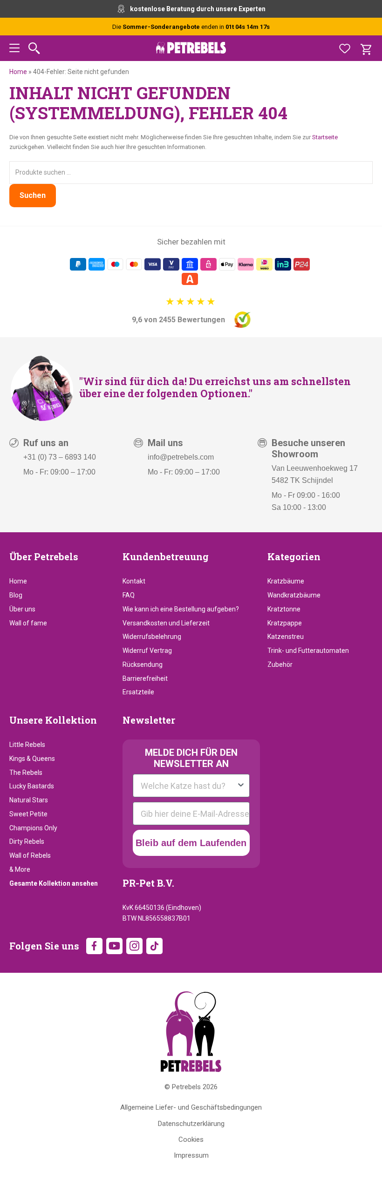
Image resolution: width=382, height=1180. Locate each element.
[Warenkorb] (366, 48)
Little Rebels (27, 744)
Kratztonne (283, 609)
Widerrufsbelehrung (152, 636)
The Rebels (25, 772)
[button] (14, 49)
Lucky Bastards (31, 786)
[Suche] (34, 48)
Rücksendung (143, 664)
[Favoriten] (345, 48)
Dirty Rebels (26, 841)
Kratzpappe (284, 623)
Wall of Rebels (30, 855)
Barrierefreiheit (145, 678)
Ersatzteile (138, 692)
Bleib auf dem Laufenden (191, 843)
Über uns (22, 609)
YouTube (114, 946)
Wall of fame (28, 623)
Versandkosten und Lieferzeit (166, 623)
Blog (15, 595)
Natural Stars (28, 800)
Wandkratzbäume (294, 595)
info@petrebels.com (181, 457)
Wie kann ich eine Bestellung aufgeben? (181, 609)
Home (18, 71)
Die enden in (191, 27)
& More (19, 869)
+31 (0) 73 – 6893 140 (59, 457)
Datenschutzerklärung (191, 1123)
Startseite (325, 137)
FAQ (129, 595)
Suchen (33, 195)
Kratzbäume (285, 581)
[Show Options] (241, 785)
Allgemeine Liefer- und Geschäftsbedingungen (191, 1107)
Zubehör (280, 664)
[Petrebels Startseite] (191, 1031)
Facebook (94, 946)
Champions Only (33, 828)
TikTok (154, 946)
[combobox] (188, 785)
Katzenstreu (285, 636)
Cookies (191, 1139)
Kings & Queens (32, 758)
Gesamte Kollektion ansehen (53, 883)
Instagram (134, 946)
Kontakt (134, 581)
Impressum (191, 1155)
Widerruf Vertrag (147, 650)
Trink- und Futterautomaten (308, 650)
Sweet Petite (28, 814)
